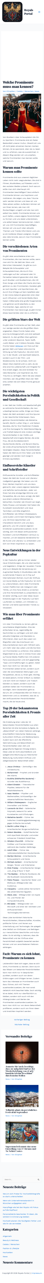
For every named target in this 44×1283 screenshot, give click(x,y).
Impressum (37, 1273)
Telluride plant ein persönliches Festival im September (21, 1111)
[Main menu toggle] (39, 11)
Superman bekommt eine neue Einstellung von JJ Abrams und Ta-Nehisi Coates (21, 1149)
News (37, 91)
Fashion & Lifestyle (11, 1248)
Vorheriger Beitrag (22, 1020)
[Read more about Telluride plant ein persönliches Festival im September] (22, 1096)
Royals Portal (28, 12)
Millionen (19, 346)
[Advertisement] (22, 57)
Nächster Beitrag (22, 1024)
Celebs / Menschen (25, 91)
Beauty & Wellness (11, 1240)
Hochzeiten (8, 1252)
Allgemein (7, 1236)
